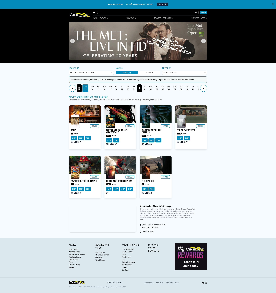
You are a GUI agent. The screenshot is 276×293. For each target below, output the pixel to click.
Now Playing (127, 73)
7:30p (130, 189)
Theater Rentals (127, 252)
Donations (125, 270)
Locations (130, 18)
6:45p (123, 189)
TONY (73, 130)
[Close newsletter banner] (273, 4)
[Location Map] (102, 218)
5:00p (151, 140)
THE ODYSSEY (148, 181)
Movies (72, 245)
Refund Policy (169, 282)
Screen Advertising (128, 262)
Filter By (166, 68)
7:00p (116, 140)
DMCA (177, 282)
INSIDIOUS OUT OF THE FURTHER (152, 131)
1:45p (74, 138)
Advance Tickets (74, 252)
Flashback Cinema (75, 257)
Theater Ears (126, 257)
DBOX (124, 254)
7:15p (87, 138)
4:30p (81, 138)
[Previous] (72, 41)
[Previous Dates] (72, 88)
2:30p (74, 189)
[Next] (203, 41)
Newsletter (154, 251)
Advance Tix (149, 73)
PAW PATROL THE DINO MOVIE (84, 181)
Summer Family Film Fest (77, 254)
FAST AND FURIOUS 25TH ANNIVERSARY (117, 131)
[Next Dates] (203, 88)
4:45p (180, 138)
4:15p (109, 140)
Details (94, 126)
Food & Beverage (128, 249)
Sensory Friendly (74, 265)
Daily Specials (100, 252)
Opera (71, 262)
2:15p (144, 140)
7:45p (158, 140)
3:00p (109, 189)
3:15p (144, 189)
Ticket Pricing (100, 260)
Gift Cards (98, 257)
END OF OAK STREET (186, 130)
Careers (124, 267)
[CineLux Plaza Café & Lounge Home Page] (79, 15)
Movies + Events (99, 18)
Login (196, 12)
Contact (152, 248)
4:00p (81, 189)
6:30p (87, 189)
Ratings (71, 267)
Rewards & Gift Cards (162, 18)
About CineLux (127, 265)
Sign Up (203, 12)
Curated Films (73, 260)
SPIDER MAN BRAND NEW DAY (119, 181)
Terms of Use (159, 282)
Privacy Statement (149, 282)
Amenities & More (198, 18)
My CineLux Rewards (102, 255)
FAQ (123, 260)
